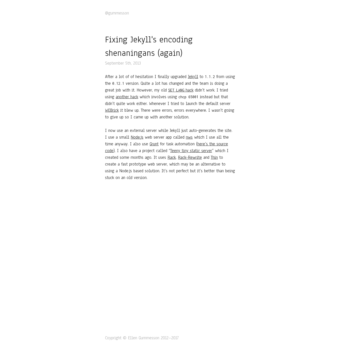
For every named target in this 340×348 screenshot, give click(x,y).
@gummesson (117, 13)
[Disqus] (170, 256)
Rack (172, 157)
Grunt (154, 144)
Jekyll (193, 77)
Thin (214, 157)
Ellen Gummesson (143, 338)
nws (189, 137)
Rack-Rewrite (190, 157)
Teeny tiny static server (191, 151)
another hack (127, 97)
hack (180, 90)
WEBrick (112, 110)
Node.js (137, 137)
